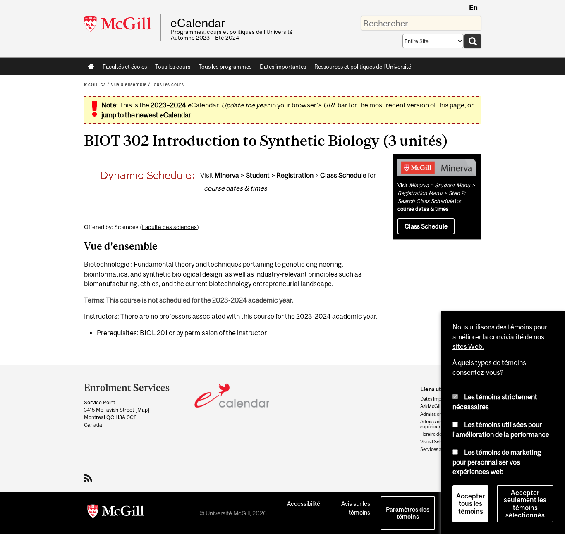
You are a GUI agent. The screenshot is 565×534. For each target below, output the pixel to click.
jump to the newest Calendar (146, 115)
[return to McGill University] (116, 513)
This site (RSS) (89, 478)
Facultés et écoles (122, 68)
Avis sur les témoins (355, 508)
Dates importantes (283, 66)
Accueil (91, 66)
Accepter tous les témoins (470, 504)
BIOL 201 (154, 332)
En (473, 7)
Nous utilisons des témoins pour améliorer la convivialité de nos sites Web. (499, 336)
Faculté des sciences (169, 227)
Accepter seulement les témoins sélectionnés (525, 504)
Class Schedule (426, 226)
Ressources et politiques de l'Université (362, 66)
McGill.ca (95, 84)
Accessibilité (303, 503)
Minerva (227, 175)
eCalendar (197, 23)
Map (142, 410)
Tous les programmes (225, 66)
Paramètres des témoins (407, 513)
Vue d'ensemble (129, 84)
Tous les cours (172, 66)
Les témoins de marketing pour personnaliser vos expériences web (496, 461)
